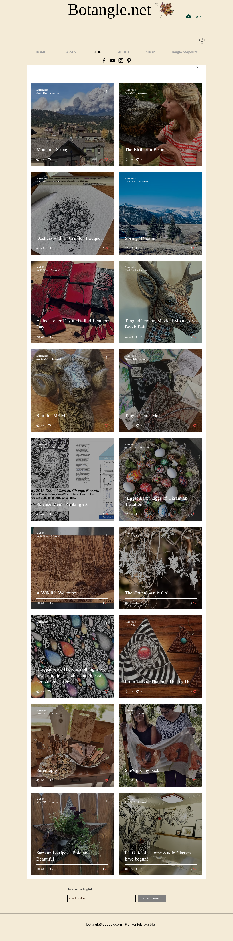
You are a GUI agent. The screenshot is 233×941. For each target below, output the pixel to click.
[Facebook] (104, 60)
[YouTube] (112, 60)
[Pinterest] (129, 60)
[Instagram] (121, 60)
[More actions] (107, 91)
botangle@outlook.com (104, 924)
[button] (202, 41)
